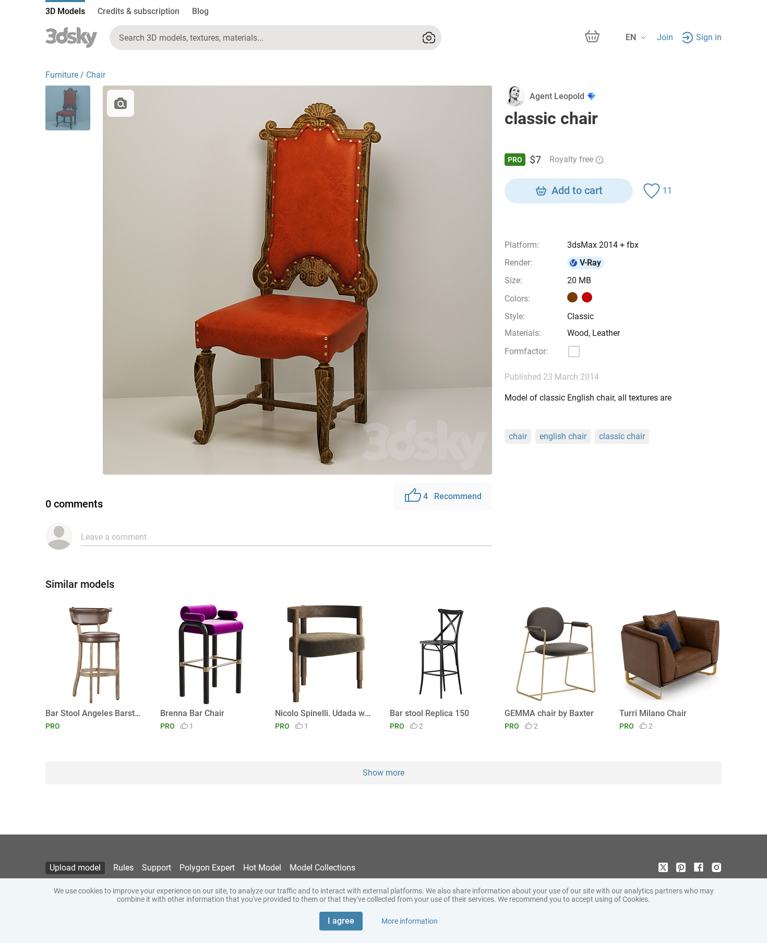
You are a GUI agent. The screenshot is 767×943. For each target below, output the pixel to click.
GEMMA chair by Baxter (549, 713)
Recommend (452, 496)
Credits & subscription (138, 11)
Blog (200, 11)
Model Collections (322, 868)
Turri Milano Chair (653, 713)
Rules (123, 868)
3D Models (65, 11)
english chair (563, 436)
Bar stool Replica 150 (429, 713)
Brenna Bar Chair (192, 713)
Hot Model (262, 868)
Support (156, 868)
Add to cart (577, 190)
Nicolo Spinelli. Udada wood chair (324, 713)
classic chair (622, 436)
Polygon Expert (207, 868)
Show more (383, 773)
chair (518, 436)
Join (665, 37)
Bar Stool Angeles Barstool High (94, 713)
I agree (341, 921)
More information (409, 921)
